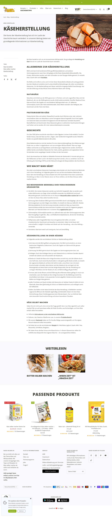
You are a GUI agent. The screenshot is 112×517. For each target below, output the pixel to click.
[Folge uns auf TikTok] (91, 460)
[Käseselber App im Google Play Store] (49, 500)
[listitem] (4, 79)
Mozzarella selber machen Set (69, 195)
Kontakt (25, 454)
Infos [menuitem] (41, 8)
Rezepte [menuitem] (23, 8)
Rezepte (54, 325)
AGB (43, 454)
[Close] (31, 498)
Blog (8, 17)
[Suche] (100, 9)
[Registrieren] (82, 471)
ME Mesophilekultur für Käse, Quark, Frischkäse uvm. (96, 427)
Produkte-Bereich (66, 317)
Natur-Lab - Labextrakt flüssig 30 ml (69, 426)
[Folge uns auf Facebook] (91, 455)
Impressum (45, 457)
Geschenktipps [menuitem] (26, 10)
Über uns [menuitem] (48, 8)
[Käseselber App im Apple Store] (63, 500)
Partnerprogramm (28, 459)
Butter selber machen (39, 375)
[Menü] (9, 496)
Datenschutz (46, 459)
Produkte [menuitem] (33, 8)
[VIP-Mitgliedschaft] (78, 9)
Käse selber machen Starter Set (16, 426)
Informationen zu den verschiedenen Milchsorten (49, 314)
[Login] (104, 9)
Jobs (24, 462)
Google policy (22, 507)
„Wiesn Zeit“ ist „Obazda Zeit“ (66, 377)
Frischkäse (44, 77)
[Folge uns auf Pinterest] (100, 455)
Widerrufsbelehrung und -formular (52, 462)
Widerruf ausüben (50, 471)
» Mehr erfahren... (63, 2)
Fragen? (25, 465)
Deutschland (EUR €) (89, 9)
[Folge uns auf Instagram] (96, 455)
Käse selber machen (9, 69)
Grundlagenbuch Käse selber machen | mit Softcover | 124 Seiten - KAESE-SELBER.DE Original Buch (42, 428)
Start (5, 17)
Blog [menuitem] (66, 8)
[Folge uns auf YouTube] (105, 455)
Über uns (26, 457)
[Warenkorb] (107, 9)
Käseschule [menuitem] (57, 8)
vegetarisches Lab (65, 209)
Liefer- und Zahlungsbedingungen (52, 465)
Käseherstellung (8, 71)
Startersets (39, 320)
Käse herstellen (9, 23)
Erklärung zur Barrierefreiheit (51, 468)
